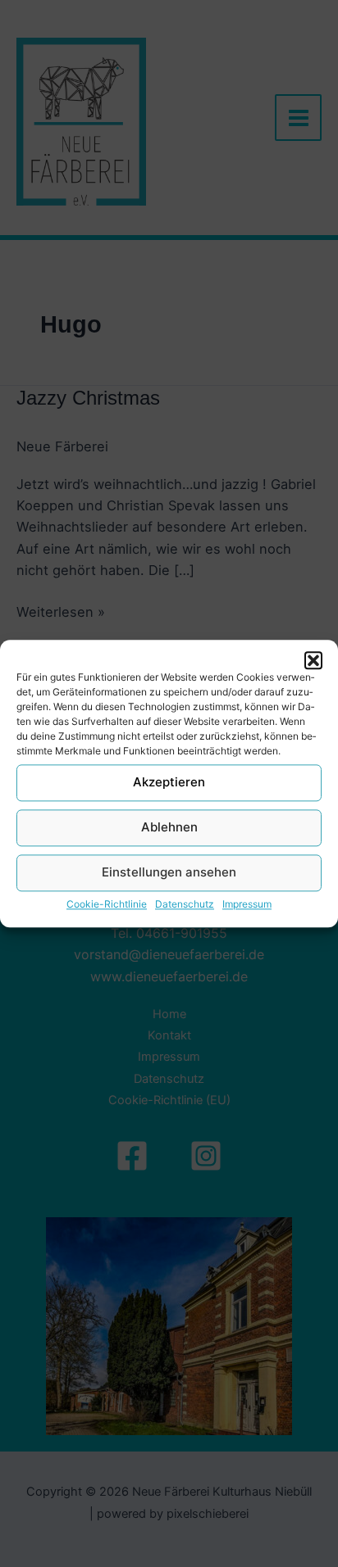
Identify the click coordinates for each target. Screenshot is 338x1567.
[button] (313, 660)
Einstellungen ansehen (169, 872)
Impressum (247, 904)
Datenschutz (184, 904)
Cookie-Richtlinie (106, 904)
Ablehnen (169, 827)
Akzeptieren (169, 782)
